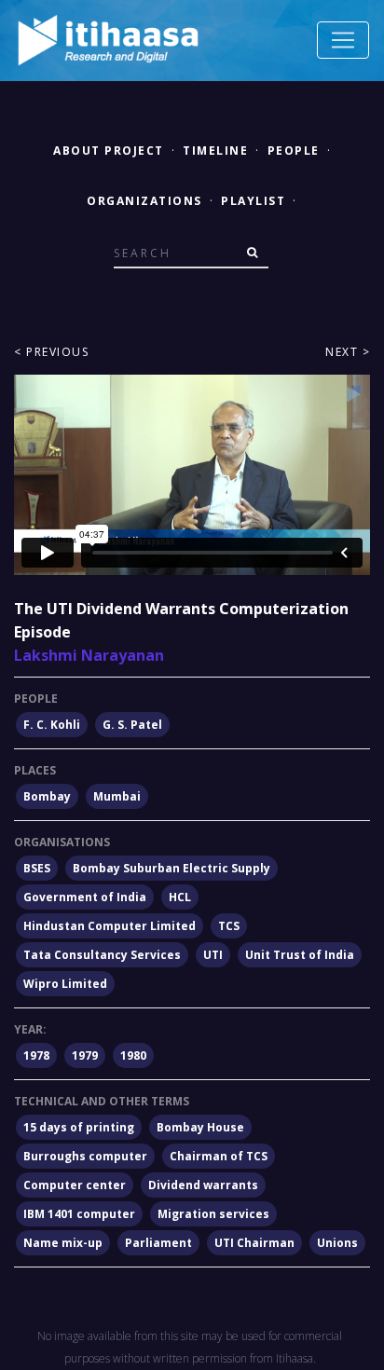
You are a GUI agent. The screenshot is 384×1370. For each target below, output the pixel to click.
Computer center (74, 1185)
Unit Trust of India (299, 955)
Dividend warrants (203, 1185)
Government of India (84, 897)
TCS (229, 926)
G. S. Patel (132, 725)
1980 (133, 1055)
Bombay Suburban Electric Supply (171, 868)
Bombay (47, 796)
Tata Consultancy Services (102, 955)
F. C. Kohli (51, 725)
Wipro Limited (65, 984)
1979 (85, 1055)
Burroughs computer (85, 1156)
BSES (36, 868)
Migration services (213, 1214)
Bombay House (200, 1127)
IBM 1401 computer (79, 1214)
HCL (180, 897)
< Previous (51, 352)
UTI (213, 955)
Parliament (158, 1243)
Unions (337, 1243)
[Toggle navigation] (343, 40)
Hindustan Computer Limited (109, 926)
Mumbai (117, 796)
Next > (347, 352)
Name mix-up (63, 1243)
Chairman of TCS (218, 1156)
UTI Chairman (254, 1243)
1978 (36, 1055)
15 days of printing (78, 1127)
